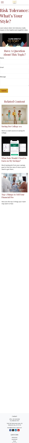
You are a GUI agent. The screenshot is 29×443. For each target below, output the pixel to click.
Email (2, 67)
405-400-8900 (16, 419)
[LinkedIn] (16, 430)
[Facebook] (10, 430)
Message (3, 77)
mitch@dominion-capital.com (14, 427)
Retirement (14, 437)
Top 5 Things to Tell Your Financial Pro (13, 196)
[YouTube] (18, 430)
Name (2, 58)
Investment (14, 439)
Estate (14, 441)
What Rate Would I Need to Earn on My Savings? (14, 159)
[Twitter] (13, 430)
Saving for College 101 (12, 126)
